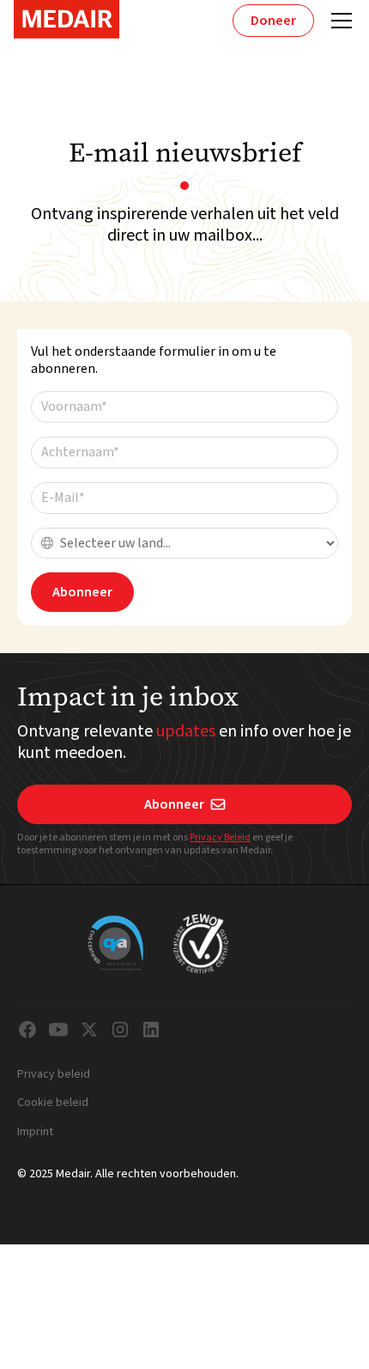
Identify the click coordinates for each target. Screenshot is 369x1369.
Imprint (35, 1132)
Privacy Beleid (220, 837)
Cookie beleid (52, 1103)
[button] (338, 20)
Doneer (273, 20)
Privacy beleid (53, 1075)
